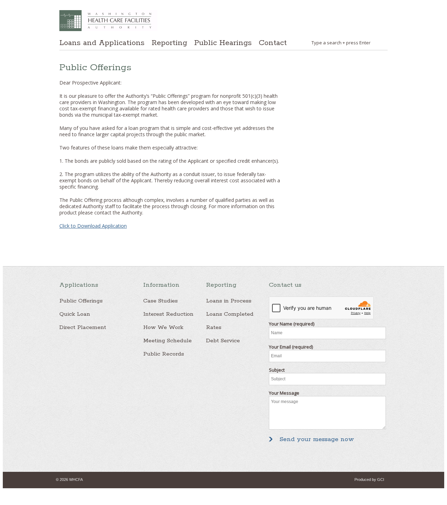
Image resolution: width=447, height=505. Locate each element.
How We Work (163, 327)
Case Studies (160, 301)
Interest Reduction (168, 314)
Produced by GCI (369, 479)
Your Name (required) (291, 324)
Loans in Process (228, 301)
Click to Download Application (93, 225)
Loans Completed (230, 314)
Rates (213, 327)
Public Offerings (81, 301)
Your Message (284, 393)
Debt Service (223, 340)
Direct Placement (82, 327)
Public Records (163, 354)
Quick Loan (74, 314)
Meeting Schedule (167, 340)
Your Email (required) (291, 347)
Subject (277, 370)
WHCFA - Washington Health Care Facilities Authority (108, 20)
